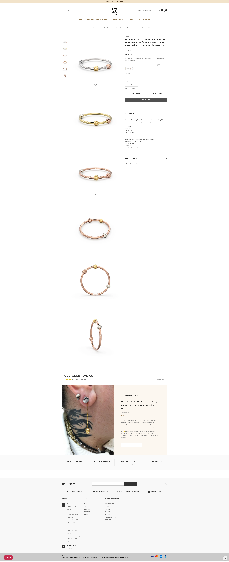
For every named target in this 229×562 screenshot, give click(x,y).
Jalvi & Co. (128, 36)
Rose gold (129, 68)
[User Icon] (69, 10)
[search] (155, 10)
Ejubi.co (91, 557)
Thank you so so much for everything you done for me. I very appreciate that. (139, 405)
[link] (65, 42)
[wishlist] (160, 11)
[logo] (114, 10)
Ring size (128, 73)
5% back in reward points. (114, 1)
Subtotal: (127, 89)
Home (73, 27)
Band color (128, 65)
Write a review (160, 379)
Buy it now (146, 99)
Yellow (126, 68)
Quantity (127, 81)
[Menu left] (63, 11)
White (133, 68)
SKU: (126, 50)
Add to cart (135, 94)
